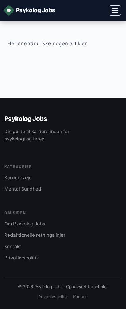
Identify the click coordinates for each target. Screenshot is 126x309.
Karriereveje (18, 178)
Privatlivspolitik (21, 258)
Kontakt (12, 246)
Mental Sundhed (22, 189)
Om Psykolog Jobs (24, 224)
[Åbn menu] (115, 10)
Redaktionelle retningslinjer (34, 235)
